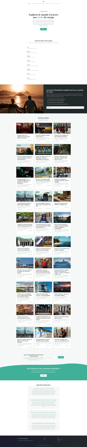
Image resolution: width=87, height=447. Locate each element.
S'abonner (61, 357)
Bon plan (35, 3)
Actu (32, 3)
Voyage (58, 3)
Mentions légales (59, 439)
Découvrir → (43, 29)
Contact (58, 441)
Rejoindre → (44, 375)
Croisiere (42, 3)
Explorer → (49, 107)
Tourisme (50, 3)
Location (46, 3)
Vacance (54, 3)
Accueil (29, 3)
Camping (39, 3)
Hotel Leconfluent (24, 438)
